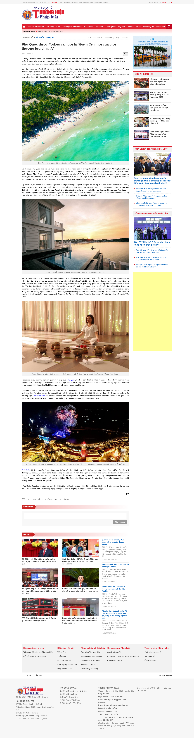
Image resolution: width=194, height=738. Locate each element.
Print (125, 54)
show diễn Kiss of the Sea (51, 499)
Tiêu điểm (61, 652)
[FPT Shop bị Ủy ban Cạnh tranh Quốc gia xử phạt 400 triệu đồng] (40, 607)
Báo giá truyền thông (107, 708)
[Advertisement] (152, 311)
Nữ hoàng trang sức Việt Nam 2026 (50, 31)
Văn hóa (125, 38)
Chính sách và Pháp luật (93, 27)
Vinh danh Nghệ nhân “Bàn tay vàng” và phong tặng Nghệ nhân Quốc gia (151, 204)
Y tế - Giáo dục (63, 656)
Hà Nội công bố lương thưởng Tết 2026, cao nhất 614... (160, 120)
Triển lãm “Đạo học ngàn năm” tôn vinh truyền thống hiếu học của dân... (151, 190)
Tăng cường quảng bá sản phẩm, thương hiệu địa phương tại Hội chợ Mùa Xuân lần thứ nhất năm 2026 (152, 180)
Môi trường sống (64, 660)
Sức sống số (150, 656)
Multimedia (160, 27)
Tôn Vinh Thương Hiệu (90, 652)
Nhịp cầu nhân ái (64, 668)
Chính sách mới (113, 652)
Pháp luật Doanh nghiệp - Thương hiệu (123, 656)
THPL (29, 499)
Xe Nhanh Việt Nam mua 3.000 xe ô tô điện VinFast (115, 565)
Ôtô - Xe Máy (150, 660)
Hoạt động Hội (148, 27)
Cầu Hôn (66, 499)
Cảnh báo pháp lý (114, 660)
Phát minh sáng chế (153, 652)
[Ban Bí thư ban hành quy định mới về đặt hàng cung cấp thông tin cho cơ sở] (80, 577)
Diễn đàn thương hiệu (36, 27)
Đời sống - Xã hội (53, 27)
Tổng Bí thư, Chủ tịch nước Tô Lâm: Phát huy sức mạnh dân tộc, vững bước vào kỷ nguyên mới (114, 614)
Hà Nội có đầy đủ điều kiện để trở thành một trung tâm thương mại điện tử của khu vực (40, 591)
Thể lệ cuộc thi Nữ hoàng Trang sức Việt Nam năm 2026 (159, 94)
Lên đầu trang (164, 675)
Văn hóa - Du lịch (134, 27)
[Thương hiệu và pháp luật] (30, 691)
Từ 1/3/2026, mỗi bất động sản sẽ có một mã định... (159, 107)
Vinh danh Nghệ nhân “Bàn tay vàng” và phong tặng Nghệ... (160, 134)
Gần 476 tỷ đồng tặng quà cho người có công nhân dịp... (159, 81)
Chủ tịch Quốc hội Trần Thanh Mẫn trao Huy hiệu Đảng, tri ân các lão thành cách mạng (80, 561)
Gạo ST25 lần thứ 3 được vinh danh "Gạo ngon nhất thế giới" (152, 243)
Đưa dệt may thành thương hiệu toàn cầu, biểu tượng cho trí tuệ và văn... (152, 251)
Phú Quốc (71, 380)
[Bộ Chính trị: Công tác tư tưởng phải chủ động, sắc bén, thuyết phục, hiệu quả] (40, 548)
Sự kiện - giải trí (96, 38)
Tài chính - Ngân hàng (90, 660)
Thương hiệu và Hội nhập (72, 27)
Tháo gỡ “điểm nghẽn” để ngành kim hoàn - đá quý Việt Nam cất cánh (152, 197)
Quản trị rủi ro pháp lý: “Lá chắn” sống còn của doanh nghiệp (113, 542)
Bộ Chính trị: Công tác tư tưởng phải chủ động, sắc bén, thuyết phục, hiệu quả (39, 561)
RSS (40, 675)
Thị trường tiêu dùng (89, 668)
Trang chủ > (28, 37)
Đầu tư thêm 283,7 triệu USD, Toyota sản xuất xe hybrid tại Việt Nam (113, 589)
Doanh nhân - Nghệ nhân (91, 656)
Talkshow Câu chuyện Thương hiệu (38, 652)
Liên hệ (28, 675)
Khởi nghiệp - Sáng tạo (67, 664)
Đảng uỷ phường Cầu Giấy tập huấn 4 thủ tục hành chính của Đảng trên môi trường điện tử (79, 620)
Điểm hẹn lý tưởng (112, 38)
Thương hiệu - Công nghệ (115, 27)
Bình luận (120, 522)
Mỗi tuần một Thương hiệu (34, 656)
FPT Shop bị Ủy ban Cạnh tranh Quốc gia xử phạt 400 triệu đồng (39, 619)
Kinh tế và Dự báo (88, 664)
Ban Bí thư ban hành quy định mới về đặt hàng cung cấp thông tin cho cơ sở (80, 590)
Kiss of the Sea (38, 396)
